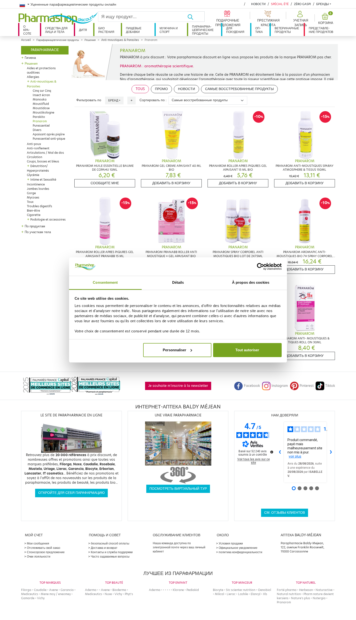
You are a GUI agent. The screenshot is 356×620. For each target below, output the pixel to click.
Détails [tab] (178, 282)
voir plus (295, 456)
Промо (161, 89)
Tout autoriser (247, 350)
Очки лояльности (38, 556)
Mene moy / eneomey (56, 594)
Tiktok (330, 385)
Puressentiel (41, 125)
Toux (30, 202)
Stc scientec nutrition (240, 590)
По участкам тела (38, 232)
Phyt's (129, 594)
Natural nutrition (289, 594)
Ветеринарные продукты (287, 30)
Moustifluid (41, 104)
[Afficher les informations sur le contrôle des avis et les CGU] (272, 452)
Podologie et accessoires (48, 219)
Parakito (39, 117)
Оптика (259, 30)
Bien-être (33, 210)
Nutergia (319, 598)
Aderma (90, 590)
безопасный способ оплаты (110, 543)
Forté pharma (286, 590)
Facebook (252, 385)
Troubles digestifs (39, 206)
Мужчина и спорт (169, 30)
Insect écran (41, 95)
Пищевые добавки (133, 30)
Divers (37, 130)
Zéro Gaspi (302, 4)
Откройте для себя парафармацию (71, 492)
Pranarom (40, 121)
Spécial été (280, 4)
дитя (83, 30)
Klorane (178, 590)
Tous (140, 89)
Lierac (231, 594)
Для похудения (235, 30)
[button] (300, 18)
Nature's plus (300, 598)
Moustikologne (43, 112)
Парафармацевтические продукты (203, 30)
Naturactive (324, 590)
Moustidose (41, 108)
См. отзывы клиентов (284, 512)
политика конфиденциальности (240, 552)
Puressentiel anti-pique (49, 139)
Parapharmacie (45, 50)
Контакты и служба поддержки (112, 552)
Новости (258, 4)
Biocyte (218, 590)
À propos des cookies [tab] (250, 282)
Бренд (113, 100)
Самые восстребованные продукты (239, 89)
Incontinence (36, 184)
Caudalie (40, 590)
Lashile (243, 594)
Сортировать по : (153, 100)
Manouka (39, 99)
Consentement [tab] (105, 282)
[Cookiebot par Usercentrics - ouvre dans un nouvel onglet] (260, 266)
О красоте (27, 30)
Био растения (106, 30)
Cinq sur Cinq (42, 91)
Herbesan (306, 590)
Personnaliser (174, 350)
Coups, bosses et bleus (43, 161)
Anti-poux (34, 144)
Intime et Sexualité (43, 179)
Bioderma (119, 590)
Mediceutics (29, 594)
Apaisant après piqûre (49, 134)
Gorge (31, 193)
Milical (219, 594)
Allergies (33, 77)
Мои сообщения (38, 543)
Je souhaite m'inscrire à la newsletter (178, 385)
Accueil (26, 40)
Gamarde (27, 598)
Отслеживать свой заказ (43, 548)
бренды (322, 4)
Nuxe (108, 594)
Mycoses (33, 197)
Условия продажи (231, 543)
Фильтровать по (88, 100)
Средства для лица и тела (56, 30)
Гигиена (30, 57)
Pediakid (192, 590)
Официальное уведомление (238, 548)
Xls (265, 594)
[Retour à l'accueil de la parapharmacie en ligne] (58, 18)
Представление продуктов (321, 30)
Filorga (26, 590)
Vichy (41, 598)
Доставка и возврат (104, 548)
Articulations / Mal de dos (45, 153)
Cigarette (33, 215)
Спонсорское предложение (46, 552)
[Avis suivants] (330, 452)
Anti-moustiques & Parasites (120, 40)
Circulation (34, 157)
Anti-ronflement (38, 148)
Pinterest (307, 385)
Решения (90, 40)
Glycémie (33, 175)
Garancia (67, 590)
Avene (53, 590)
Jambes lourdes (38, 189)
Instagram (279, 385)
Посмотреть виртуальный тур (178, 488)
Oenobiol (264, 590)
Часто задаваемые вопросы (110, 556)
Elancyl (255, 594)
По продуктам (35, 226)
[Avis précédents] (279, 452)
